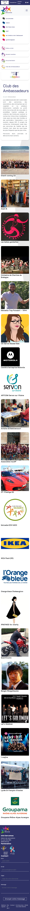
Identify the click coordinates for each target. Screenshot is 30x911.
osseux (8, 22)
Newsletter (13, 2)
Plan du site (8, 906)
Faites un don (10, 48)
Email (2, 867)
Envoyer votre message (15, 899)
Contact (12, 905)
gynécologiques (10, 40)
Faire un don (5, 2)
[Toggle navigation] (26, 10)
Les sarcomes (9, 18)
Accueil (5, 97)
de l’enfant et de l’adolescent (14, 35)
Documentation (10, 60)
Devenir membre (11, 54)
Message (3, 884)
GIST (7, 31)
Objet (2, 875)
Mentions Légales (3, 905)
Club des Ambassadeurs (13, 67)
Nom (2, 858)
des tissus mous (10, 27)
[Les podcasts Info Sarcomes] (15, 75)
